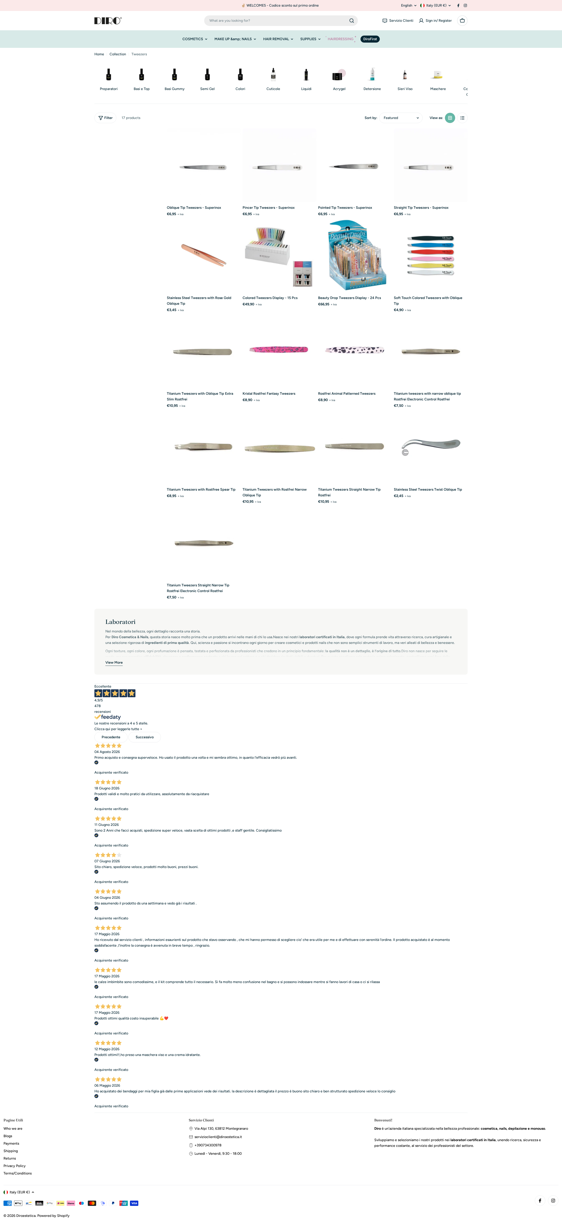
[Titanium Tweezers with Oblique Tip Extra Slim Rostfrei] (204, 351)
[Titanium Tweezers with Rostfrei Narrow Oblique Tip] (280, 447)
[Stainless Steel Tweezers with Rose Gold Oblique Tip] (204, 255)
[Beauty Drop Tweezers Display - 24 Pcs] (355, 255)
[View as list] (462, 118)
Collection (118, 54)
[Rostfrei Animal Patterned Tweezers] (355, 351)
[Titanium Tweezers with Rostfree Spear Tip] (204, 447)
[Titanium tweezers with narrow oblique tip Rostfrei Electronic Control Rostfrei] (431, 351)
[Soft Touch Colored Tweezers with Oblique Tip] (431, 255)
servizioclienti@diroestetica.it (218, 1137)
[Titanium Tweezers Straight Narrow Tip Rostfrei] (355, 447)
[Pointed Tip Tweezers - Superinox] (355, 165)
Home (99, 54)
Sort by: (371, 118)
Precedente (111, 737)
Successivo (145, 737)
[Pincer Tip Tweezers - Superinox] (280, 165)
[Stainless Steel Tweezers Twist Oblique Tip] (431, 447)
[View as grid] (450, 118)
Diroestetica (26, 1216)
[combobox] (281, 20)
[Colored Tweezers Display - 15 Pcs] (280, 255)
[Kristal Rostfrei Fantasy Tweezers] (280, 351)
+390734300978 (208, 1145)
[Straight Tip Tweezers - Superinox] (431, 165)
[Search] (351, 20)
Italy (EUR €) (436, 5)
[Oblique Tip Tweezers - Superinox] (204, 165)
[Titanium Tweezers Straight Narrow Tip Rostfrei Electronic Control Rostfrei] (204, 543)
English (406, 5)
